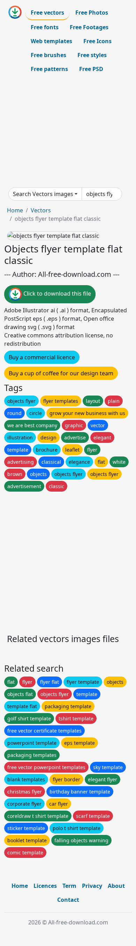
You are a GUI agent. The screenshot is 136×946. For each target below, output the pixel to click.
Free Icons (97, 41)
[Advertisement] (68, 131)
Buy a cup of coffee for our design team (61, 373)
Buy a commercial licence (42, 357)
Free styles (92, 55)
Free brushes (48, 55)
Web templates (51, 41)
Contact (68, 900)
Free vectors (47, 12)
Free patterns (49, 69)
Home (15, 210)
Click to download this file (56, 293)
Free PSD (91, 69)
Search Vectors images (43, 194)
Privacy (92, 886)
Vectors (41, 210)
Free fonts (45, 27)
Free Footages (89, 27)
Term (69, 886)
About (116, 886)
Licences (45, 886)
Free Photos (91, 12)
